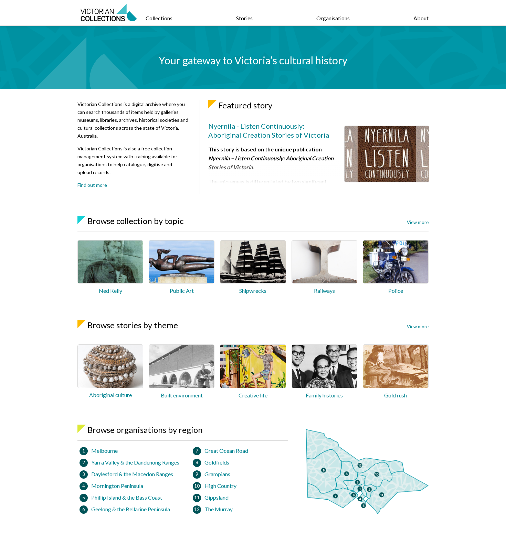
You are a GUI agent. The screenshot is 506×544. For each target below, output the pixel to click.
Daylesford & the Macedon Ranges (132, 474)
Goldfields (216, 462)
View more (418, 222)
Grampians (217, 474)
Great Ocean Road (226, 450)
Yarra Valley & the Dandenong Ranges (135, 462)
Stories (244, 18)
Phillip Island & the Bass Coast (126, 497)
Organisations (333, 18)
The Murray (218, 509)
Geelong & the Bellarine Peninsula (130, 509)
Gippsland (216, 497)
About (421, 18)
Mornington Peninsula (117, 485)
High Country (220, 485)
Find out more (92, 185)
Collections (159, 18)
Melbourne (104, 450)
